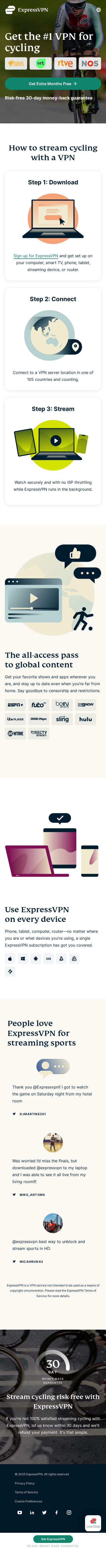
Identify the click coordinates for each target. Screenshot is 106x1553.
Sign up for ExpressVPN (36, 255)
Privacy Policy (25, 1483)
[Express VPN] (26, 10)
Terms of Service (26, 1492)
